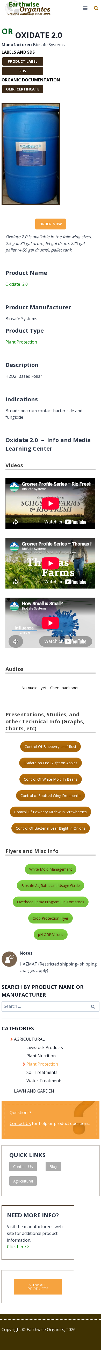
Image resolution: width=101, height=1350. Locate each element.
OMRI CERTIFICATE (22, 89)
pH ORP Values (50, 934)
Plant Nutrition (41, 1056)
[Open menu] (85, 8)
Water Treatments (44, 1080)
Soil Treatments (41, 1072)
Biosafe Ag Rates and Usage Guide (50, 885)
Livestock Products (44, 1047)
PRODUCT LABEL (23, 61)
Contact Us (20, 1123)
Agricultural (23, 1181)
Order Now (50, 223)
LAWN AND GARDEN (34, 1091)
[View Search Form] (96, 8)
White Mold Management (50, 869)
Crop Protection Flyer (50, 918)
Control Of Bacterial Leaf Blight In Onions (50, 828)
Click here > (18, 1246)
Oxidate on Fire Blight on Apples (50, 762)
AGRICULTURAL (29, 1039)
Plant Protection (21, 342)
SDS (22, 70)
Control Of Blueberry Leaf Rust (50, 746)
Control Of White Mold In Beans (50, 779)
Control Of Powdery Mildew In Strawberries (50, 811)
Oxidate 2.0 (16, 284)
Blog (53, 1166)
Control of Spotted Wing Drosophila (50, 795)
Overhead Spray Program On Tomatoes (50, 901)
